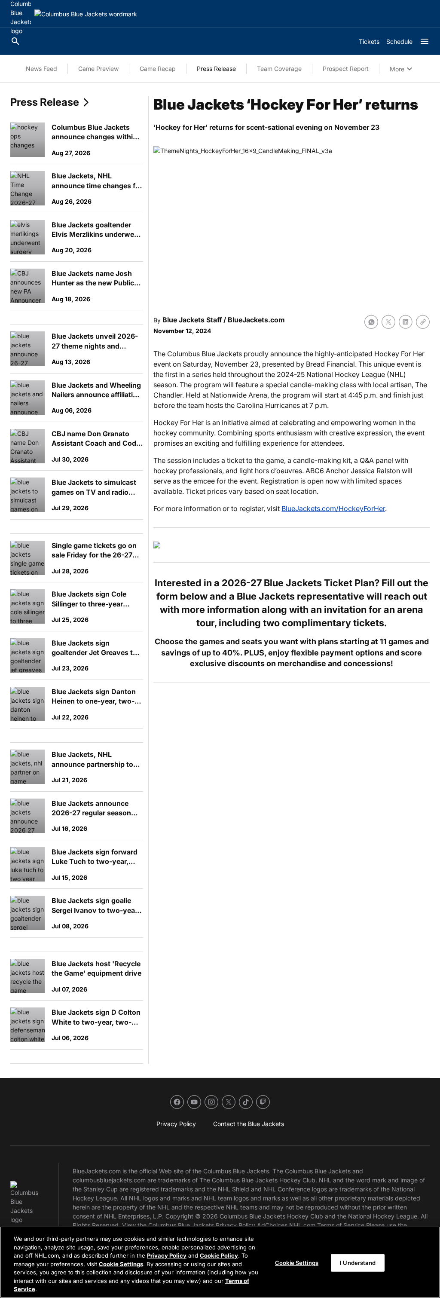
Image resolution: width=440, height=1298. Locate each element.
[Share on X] (388, 322)
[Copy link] (423, 322)
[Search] (15, 41)
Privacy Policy (166, 1255)
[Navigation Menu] (424, 41)
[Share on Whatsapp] (371, 322)
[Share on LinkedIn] (405, 322)
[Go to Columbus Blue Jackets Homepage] (85, 13)
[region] (220, 1262)
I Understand (358, 1262)
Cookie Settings (121, 1264)
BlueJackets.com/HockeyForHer (333, 508)
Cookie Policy (219, 1255)
